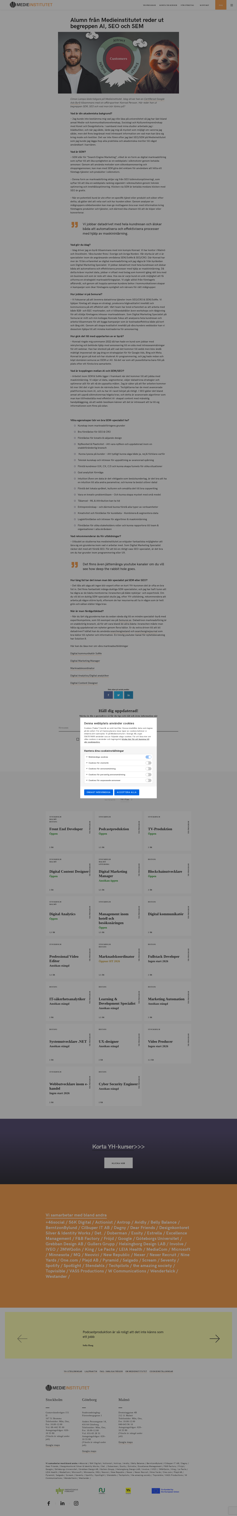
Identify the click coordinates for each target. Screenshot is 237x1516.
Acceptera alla (127, 792)
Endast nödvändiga (98, 792)
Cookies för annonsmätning (102, 769)
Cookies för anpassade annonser (104, 780)
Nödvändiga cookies (98, 757)
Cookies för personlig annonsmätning (106, 775)
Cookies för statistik (98, 763)
